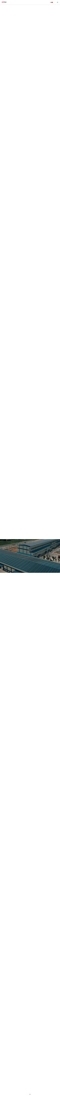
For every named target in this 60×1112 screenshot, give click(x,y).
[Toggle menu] (57, 2)
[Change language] (52, 2)
